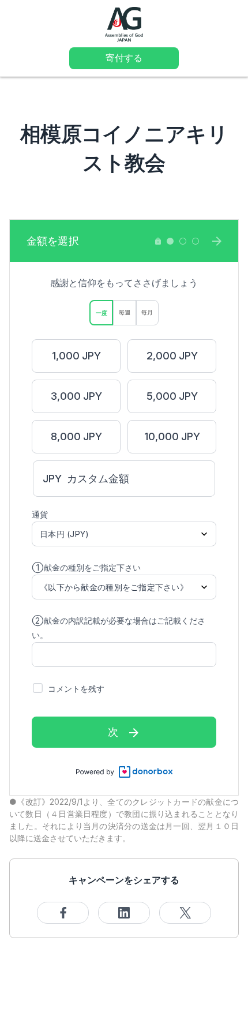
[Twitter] (185, 913)
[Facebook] (63, 913)
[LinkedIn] (124, 913)
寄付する (124, 57)
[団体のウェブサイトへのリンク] (124, 23)
